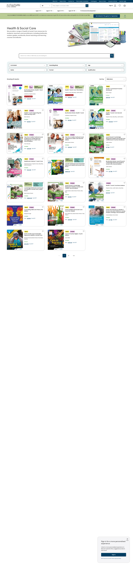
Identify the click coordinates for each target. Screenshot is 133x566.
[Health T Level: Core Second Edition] (107, 119)
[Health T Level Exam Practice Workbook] (107, 95)
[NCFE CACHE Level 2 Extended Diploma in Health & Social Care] (25, 240)
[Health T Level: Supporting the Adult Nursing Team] (25, 119)
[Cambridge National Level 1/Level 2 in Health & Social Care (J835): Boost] (25, 191)
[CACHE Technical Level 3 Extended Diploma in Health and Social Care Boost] (66, 167)
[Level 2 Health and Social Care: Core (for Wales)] (66, 215)
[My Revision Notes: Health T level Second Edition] (25, 95)
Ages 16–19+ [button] (72, 11)
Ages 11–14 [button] (49, 11)
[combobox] (46, 5)
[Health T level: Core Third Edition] (66, 95)
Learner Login (122, 1)
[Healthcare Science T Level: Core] (25, 167)
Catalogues (94, 1)
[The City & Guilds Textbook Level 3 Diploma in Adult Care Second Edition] (66, 143)
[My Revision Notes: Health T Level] (66, 119)
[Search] (87, 5)
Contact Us (71, 1)
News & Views (102, 1)
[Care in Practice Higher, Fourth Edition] (66, 240)
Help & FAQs (63, 1)
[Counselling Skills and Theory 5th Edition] (25, 215)
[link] (112, 6)
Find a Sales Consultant (82, 1)
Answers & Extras (112, 1)
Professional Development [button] (88, 11)
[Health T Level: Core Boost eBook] (107, 191)
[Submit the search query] (112, 56)
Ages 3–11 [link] (38, 11)
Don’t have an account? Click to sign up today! (111, 558)
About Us (55, 1)
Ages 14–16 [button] (60, 11)
